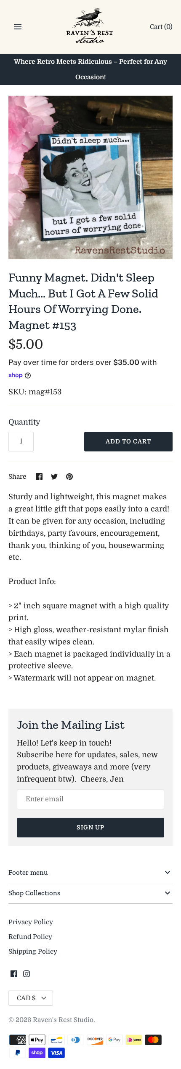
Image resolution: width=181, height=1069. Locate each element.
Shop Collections (34, 893)
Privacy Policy (30, 922)
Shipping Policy (32, 951)
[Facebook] (14, 976)
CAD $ (26, 998)
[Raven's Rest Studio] (90, 27)
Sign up (90, 827)
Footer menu (28, 872)
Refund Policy (30, 937)
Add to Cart (128, 441)
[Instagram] (26, 976)
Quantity (24, 422)
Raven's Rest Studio (63, 1020)
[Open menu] (17, 27)
